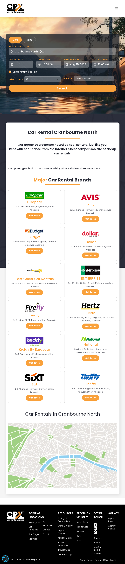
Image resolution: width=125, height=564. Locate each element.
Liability (114, 560)
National (90, 344)
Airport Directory (62, 532)
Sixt (34, 384)
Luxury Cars (82, 522)
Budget (34, 237)
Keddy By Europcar (34, 349)
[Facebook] (95, 525)
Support (98, 538)
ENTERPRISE (90, 278)
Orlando (46, 529)
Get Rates (34, 215)
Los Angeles (34, 522)
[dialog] (5, 558)
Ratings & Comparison (64, 520)
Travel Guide (64, 550)
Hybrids (80, 531)
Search (62, 88)
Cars (15, 39)
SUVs (79, 536)
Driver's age (16, 79)
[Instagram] (95, 532)
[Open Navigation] (116, 8)
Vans (29, 39)
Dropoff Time (100, 59)
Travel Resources (63, 544)
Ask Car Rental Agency (97, 550)
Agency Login (112, 520)
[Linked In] (95, 529)
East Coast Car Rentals (34, 279)
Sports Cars (82, 526)
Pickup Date (16, 59)
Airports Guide (65, 537)
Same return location (25, 71)
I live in (68, 78)
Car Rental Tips (65, 554)
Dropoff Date (72, 59)
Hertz (90, 313)
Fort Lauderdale (48, 524)
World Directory (65, 525)
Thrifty (90, 384)
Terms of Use (101, 560)
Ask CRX (97, 542)
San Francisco (33, 528)
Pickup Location (19, 46)
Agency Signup (112, 527)
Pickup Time (43, 59)
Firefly (34, 315)
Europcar (34, 202)
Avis (90, 205)
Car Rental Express (31, 559)
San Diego (34, 534)
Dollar (91, 242)
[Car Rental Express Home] (15, 8)
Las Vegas (34, 538)
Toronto (46, 534)
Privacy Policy (86, 560)
